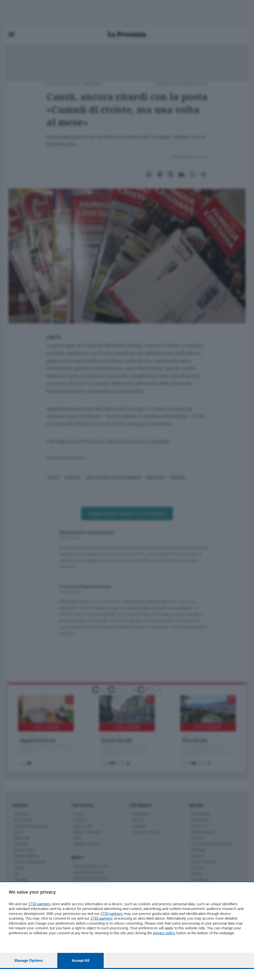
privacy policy (164, 933)
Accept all (80, 960)
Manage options (28, 960)
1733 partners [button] (39, 904)
